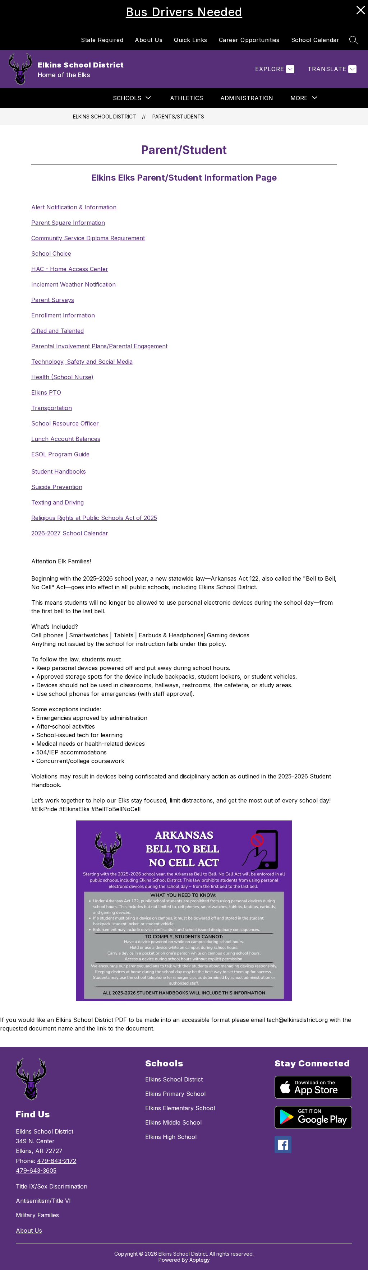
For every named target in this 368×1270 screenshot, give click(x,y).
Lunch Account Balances (65, 438)
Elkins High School (171, 1136)
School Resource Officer (65, 423)
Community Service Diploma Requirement (88, 238)
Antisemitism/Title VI (43, 1200)
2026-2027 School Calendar (69, 533)
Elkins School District (104, 116)
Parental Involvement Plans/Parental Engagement (99, 346)
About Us (148, 39)
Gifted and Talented (57, 330)
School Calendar (315, 39)
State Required (102, 39)
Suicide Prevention (56, 486)
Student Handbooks (58, 471)
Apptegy (199, 1260)
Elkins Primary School (175, 1093)
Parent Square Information (68, 222)
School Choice (51, 253)
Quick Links (190, 39)
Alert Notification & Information (73, 207)
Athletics (186, 98)
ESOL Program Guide (60, 454)
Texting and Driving (57, 502)
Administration (246, 98)
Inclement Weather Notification (73, 284)
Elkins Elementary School (180, 1108)
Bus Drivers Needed (184, 12)
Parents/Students (178, 116)
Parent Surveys (52, 299)
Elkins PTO (46, 392)
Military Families (37, 1215)
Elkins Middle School (173, 1122)
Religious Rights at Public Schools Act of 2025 (94, 517)
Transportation (51, 407)
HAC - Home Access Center (69, 269)
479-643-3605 (36, 1170)
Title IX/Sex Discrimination (51, 1186)
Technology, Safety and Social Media (82, 361)
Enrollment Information (63, 315)
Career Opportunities (249, 39)
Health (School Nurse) (62, 377)
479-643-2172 (56, 1160)
